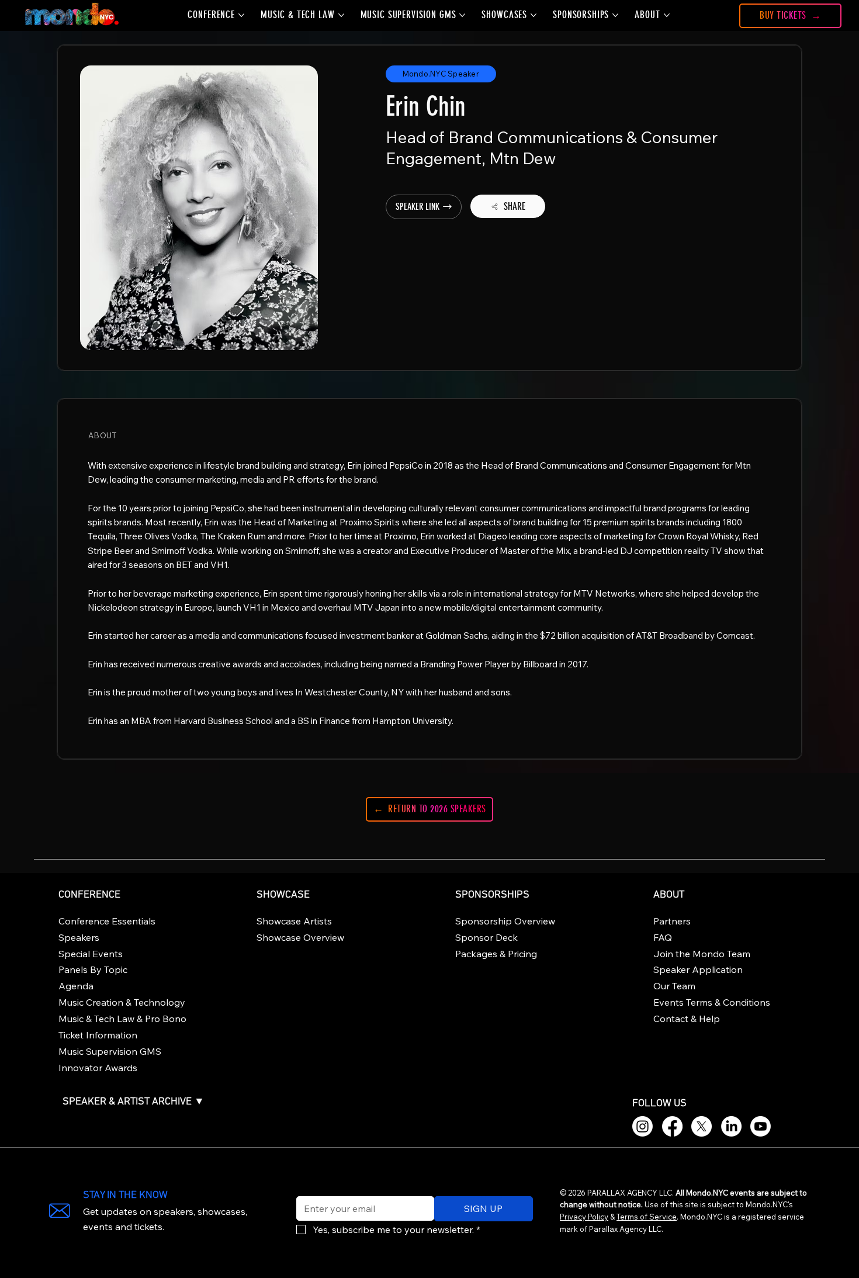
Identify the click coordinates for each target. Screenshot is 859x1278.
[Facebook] (672, 1126)
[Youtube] (760, 1126)
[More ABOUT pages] (667, 15)
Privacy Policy (584, 1216)
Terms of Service (646, 1216)
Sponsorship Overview (505, 921)
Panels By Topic (92, 969)
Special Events (90, 954)
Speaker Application (698, 969)
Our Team (674, 986)
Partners (672, 921)
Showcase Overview (300, 937)
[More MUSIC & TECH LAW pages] (341, 15)
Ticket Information (97, 1035)
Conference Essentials (106, 921)
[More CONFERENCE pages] (241, 15)
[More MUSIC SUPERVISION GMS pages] (462, 15)
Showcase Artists (294, 921)
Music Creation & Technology (121, 1002)
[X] (701, 1126)
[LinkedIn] (731, 1126)
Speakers (78, 937)
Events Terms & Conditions (711, 1002)
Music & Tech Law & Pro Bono (122, 1018)
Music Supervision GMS (109, 1051)
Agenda (75, 986)
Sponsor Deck (486, 937)
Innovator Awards (97, 1067)
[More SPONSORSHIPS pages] (615, 15)
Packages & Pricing (496, 954)
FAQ (662, 937)
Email (305, 1189)
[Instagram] (642, 1126)
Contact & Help (686, 1018)
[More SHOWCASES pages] (533, 15)
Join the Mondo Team (701, 954)
